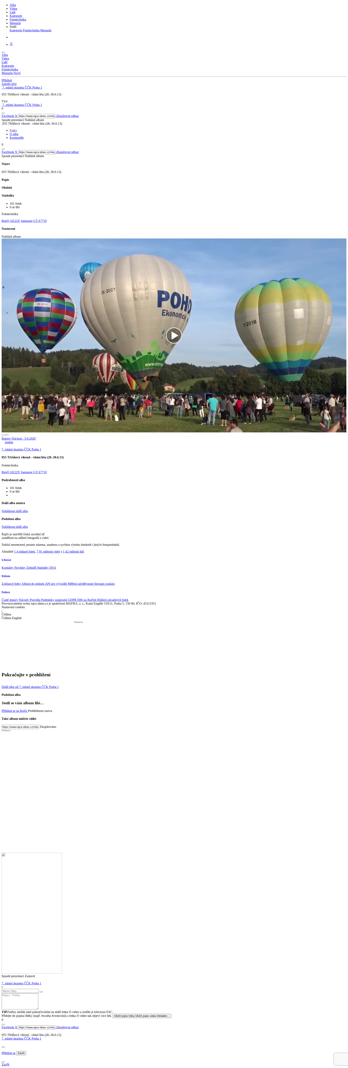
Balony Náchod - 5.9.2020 (19, 438)
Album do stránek (33, 583)
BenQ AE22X (11, 221)
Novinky (20, 567)
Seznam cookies (104, 583)
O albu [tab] (14, 134)
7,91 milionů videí (48, 551)
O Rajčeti (6, 559)
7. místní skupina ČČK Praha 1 (21, 1038)
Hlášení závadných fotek (112, 600)
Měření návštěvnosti (81, 583)
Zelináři (31, 567)
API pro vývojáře (56, 583)
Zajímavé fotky (12, 583)
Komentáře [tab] (17, 137)
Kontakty (8, 567)
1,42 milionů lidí (73, 551)
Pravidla (35, 600)
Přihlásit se (9, 1053)
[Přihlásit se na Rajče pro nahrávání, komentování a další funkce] (11, 44)
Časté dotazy (10, 600)
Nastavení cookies (13, 607)
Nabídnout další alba (15, 511)
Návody (24, 600)
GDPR (72, 600)
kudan (8, 442)
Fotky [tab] (13, 130)
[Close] (3, 1047)
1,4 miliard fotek (24, 551)
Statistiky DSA (46, 567)
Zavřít (21, 1053)
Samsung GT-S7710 (34, 221)
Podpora (6, 592)
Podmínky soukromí (54, 600)
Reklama (6, 576)
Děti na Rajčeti (87, 600)
